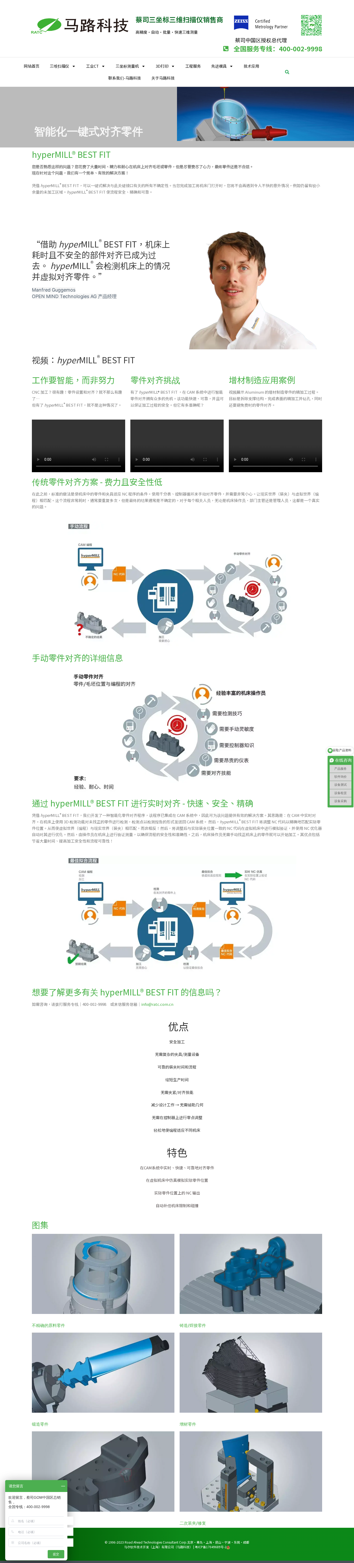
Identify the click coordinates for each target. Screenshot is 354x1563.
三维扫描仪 (59, 66)
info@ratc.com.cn (157, 1004)
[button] (287, 72)
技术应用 (251, 66)
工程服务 (193, 66)
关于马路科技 (163, 78)
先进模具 (219, 66)
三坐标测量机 (127, 66)
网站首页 (31, 66)
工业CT (92, 66)
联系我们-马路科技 (124, 78)
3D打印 (162, 66)
